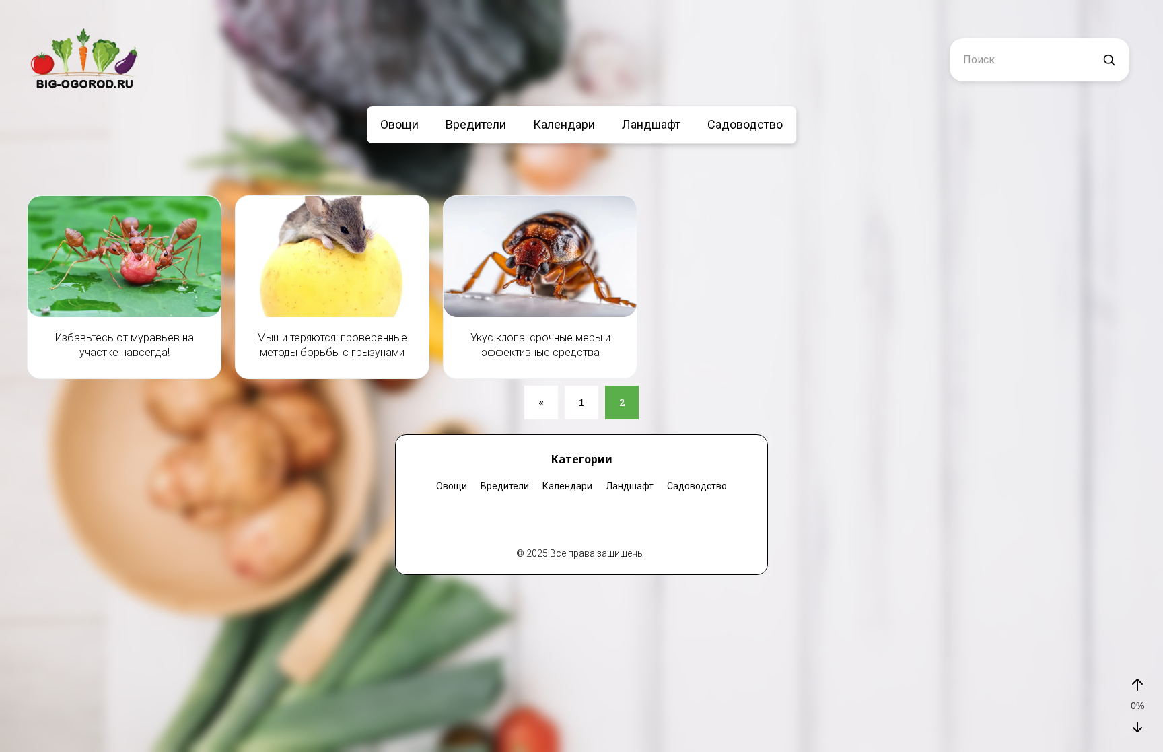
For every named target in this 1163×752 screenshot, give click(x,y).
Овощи (399, 124)
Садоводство (745, 124)
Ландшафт (651, 124)
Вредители (476, 124)
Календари (564, 124)
